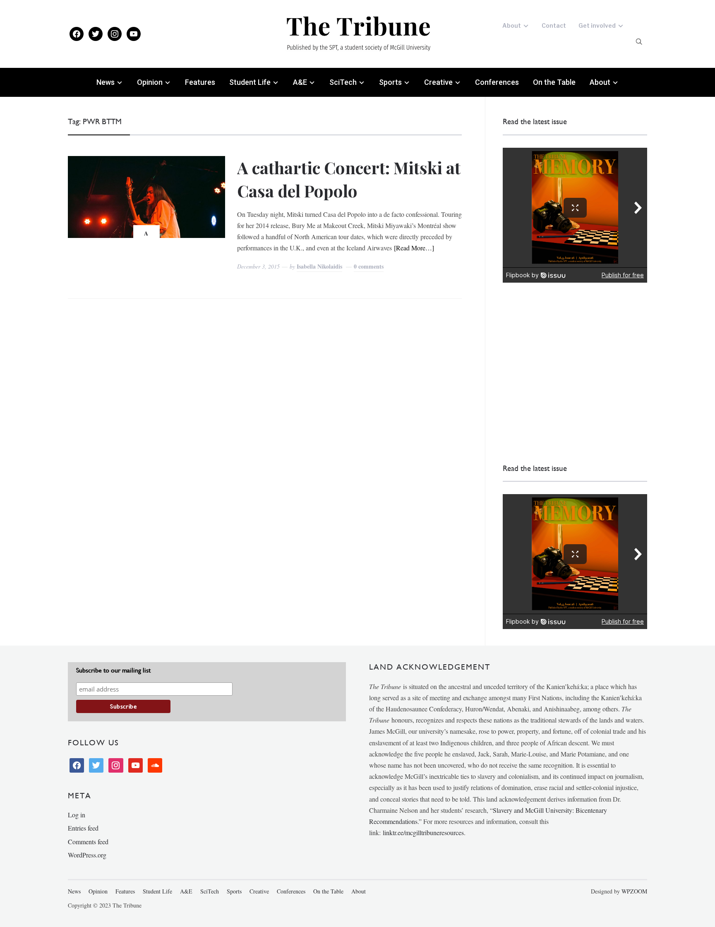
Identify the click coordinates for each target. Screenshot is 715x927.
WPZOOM (634, 891)
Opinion (150, 82)
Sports (390, 82)
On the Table (554, 82)
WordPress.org (87, 854)
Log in (76, 814)
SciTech (343, 82)
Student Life (250, 82)
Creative (438, 82)
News (105, 82)
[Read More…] (414, 247)
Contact (554, 25)
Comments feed (88, 841)
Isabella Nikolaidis (319, 266)
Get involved (597, 25)
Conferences (497, 82)
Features (200, 82)
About (511, 25)
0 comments (369, 266)
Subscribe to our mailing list (113, 670)
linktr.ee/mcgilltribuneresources (423, 832)
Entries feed (83, 828)
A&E (300, 82)
